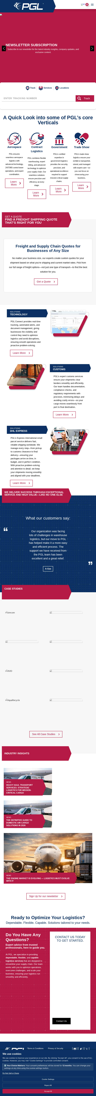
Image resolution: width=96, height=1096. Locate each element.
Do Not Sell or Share (10, 1073)
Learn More (13, 183)
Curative (48, 561)
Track (87, 98)
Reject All (48, 1085)
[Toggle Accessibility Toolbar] (87, 4)
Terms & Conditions (36, 1048)
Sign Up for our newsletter (43, 896)
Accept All (48, 1091)
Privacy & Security (55, 1048)
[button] (4, 48)
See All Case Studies (43, 734)
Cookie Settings (48, 1079)
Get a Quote (44, 281)
